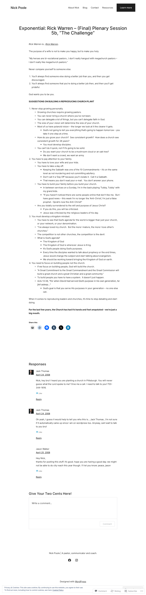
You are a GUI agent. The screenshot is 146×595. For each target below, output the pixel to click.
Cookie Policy (58, 590)
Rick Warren (51, 44)
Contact (95, 7)
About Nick (73, 7)
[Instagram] (76, 560)
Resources (107, 7)
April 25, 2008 (43, 452)
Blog (85, 7)
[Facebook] (69, 560)
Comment (107, 524)
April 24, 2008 (43, 374)
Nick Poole (19, 8)
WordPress (80, 581)
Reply (39, 399)
